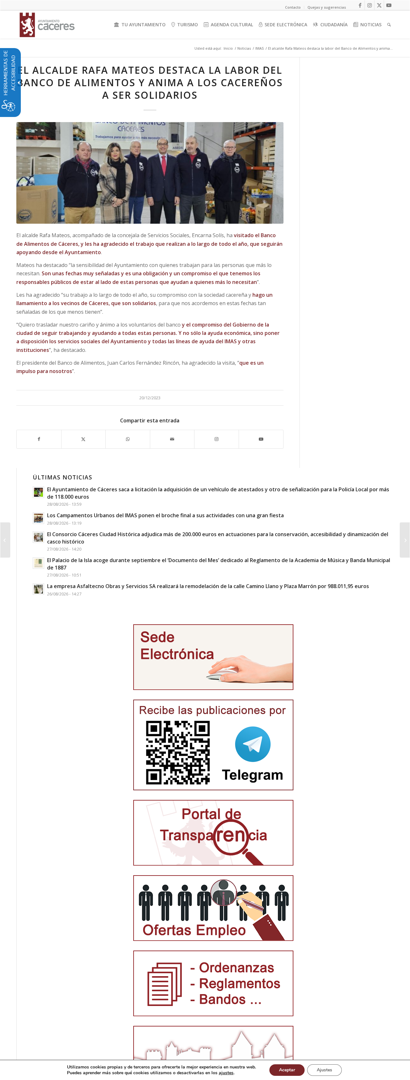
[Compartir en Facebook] (39, 439)
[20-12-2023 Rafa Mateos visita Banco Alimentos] (149, 173)
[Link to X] (379, 5)
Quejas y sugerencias (327, 7)
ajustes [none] (226, 1073)
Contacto (293, 7)
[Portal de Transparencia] (213, 833)
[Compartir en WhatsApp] (128, 439)
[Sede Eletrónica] (213, 657)
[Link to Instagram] (369, 5)
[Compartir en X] (84, 439)
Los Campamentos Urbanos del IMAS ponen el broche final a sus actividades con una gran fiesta (165, 515)
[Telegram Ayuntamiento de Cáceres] (213, 744)
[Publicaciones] (213, 983)
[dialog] (205, 1070)
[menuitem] (139, 25)
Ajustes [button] (324, 1070)
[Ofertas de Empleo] (213, 908)
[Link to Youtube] (389, 5)
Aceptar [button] (287, 1070)
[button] (5, 540)
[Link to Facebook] (360, 5)
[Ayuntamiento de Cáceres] (47, 25)
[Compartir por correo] (172, 439)
